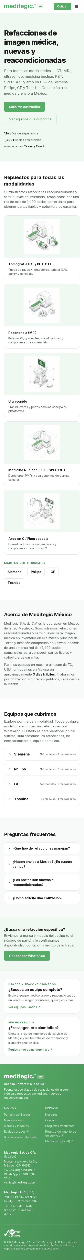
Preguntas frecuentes (59, 1126)
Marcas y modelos (16, 1126)
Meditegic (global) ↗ (59, 1141)
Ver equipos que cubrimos (30, 119)
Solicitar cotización (24, 107)
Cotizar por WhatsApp (27, 956)
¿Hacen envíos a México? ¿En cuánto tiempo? (42, 864)
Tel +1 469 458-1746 (18, 1206)
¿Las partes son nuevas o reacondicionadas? (33, 882)
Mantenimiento (14, 1120)
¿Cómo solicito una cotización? (37, 898)
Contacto (51, 1120)
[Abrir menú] (76, 6)
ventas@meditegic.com (19, 1182)
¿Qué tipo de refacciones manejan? (41, 848)
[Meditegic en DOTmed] (42, 1233)
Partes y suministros (17, 1114)
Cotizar (62, 6)
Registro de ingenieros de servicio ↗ (60, 1133)
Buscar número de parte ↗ (20, 1139)
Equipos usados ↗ (16, 1131)
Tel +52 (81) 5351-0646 (19, 1170)
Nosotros (51, 1114)
